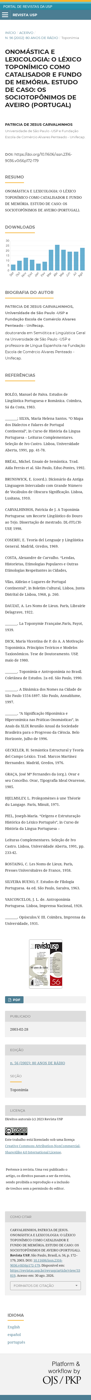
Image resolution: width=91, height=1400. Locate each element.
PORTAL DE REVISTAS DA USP (27, 7)
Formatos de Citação (34, 1286)
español (14, 1334)
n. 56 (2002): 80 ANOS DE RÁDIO (31, 38)
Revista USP (25, 15)
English (14, 1327)
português (16, 1342)
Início (10, 33)
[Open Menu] (5, 15)
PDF (16, 1000)
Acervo (26, 33)
